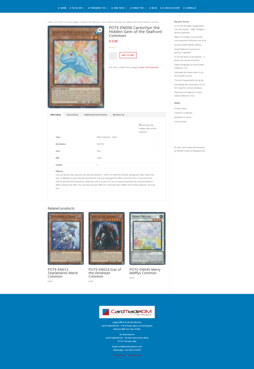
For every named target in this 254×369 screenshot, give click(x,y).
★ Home (62, 8)
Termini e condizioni (183, 112)
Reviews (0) (118, 114)
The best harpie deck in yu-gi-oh (189, 80)
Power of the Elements (90, 22)
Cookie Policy (134, 355)
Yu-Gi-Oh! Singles (71, 22)
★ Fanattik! (137, 8)
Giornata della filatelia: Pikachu (187, 44)
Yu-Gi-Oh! (59, 22)
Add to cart (128, 55)
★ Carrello (189, 8)
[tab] (55, 114)
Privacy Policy (180, 108)
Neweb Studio (183, 150)
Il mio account (180, 121)
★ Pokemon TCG (97, 8)
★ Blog (153, 8)
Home (50, 22)
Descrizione (72, 114)
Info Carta (55, 114)
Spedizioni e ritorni (182, 117)
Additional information (95, 114)
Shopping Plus (198, 150)
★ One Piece (117, 8)
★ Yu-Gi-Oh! (75, 8)
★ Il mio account (170, 8)
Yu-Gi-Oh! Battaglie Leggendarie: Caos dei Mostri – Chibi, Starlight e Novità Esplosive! (189, 29)
